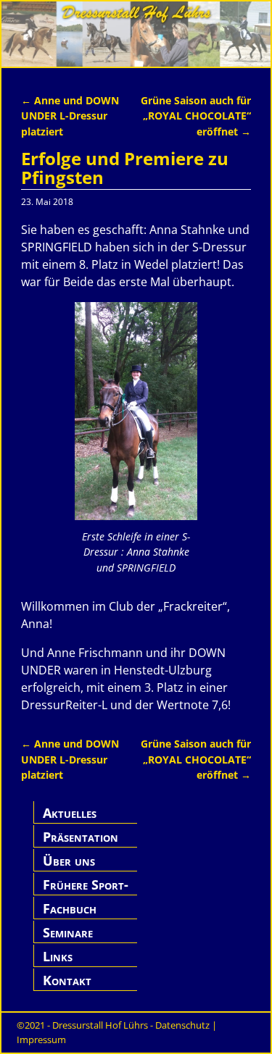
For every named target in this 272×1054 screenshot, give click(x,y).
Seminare (68, 932)
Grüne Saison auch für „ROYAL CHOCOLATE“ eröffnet (196, 115)
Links (58, 956)
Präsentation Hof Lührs (80, 845)
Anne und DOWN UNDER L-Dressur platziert (70, 115)
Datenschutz (182, 1025)
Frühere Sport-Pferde (85, 893)
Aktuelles (69, 812)
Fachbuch (69, 908)
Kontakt (67, 980)
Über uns (69, 860)
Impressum (41, 1039)
